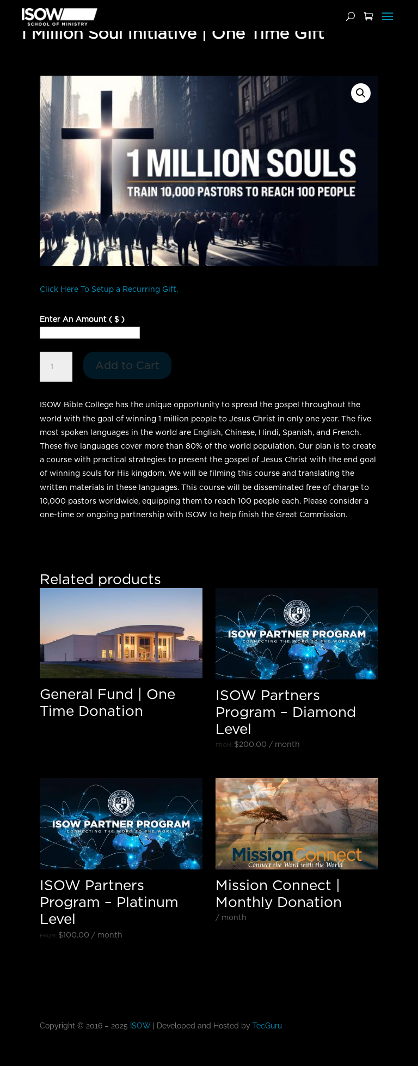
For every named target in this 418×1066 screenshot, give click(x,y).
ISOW (140, 1025)
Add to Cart (127, 365)
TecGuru (268, 1025)
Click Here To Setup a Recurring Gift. (109, 289)
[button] (361, 93)
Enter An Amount (82, 319)
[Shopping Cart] (368, 17)
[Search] (350, 17)
